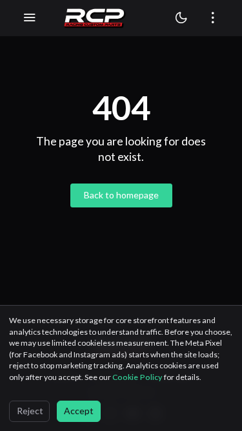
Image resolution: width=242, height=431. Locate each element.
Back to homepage (121, 194)
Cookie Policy (138, 377)
